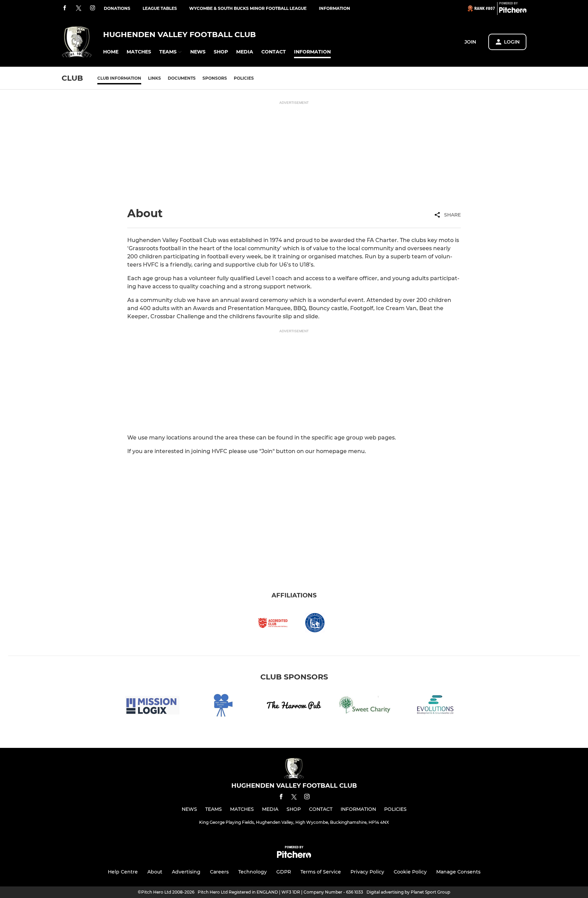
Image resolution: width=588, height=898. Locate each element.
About (154, 872)
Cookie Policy (410, 872)
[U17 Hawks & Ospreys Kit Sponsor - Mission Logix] (152, 706)
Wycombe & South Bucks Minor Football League (248, 8)
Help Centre (123, 872)
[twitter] (78, 8)
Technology (252, 872)
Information (334, 8)
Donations (117, 8)
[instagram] (92, 8)
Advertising (186, 872)
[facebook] (65, 8)
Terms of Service (320, 872)
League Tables (160, 8)
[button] (110, 52)
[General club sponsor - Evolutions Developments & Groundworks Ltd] (435, 706)
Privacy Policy (367, 872)
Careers (219, 872)
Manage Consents (458, 872)
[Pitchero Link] (512, 11)
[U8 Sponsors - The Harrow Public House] (294, 706)
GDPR (283, 872)
